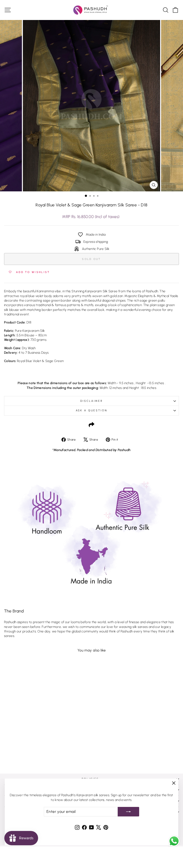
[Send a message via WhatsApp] (174, 841)
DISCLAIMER (91, 401)
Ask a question (91, 410)
